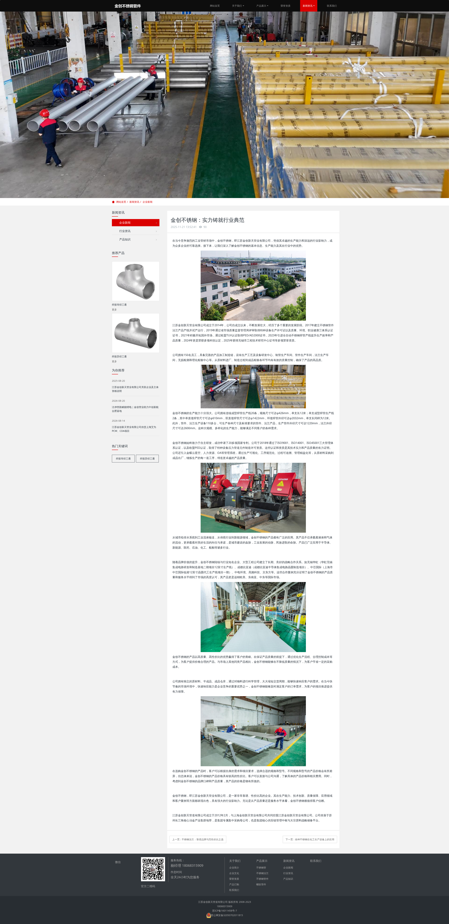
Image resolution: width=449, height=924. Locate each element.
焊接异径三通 (147, 458)
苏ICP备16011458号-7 (224, 910)
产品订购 (234, 884)
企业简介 (234, 867)
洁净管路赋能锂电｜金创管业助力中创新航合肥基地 (135, 409)
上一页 (197, 839)
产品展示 (261, 5)
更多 (114, 309)
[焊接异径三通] (135, 333)
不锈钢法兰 (262, 873)
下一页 (310, 839)
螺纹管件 (261, 884)
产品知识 (123, 239)
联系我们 (332, 5)
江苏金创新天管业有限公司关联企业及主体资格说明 (135, 389)
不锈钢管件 (262, 878)
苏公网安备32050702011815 (227, 915)
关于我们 (237, 5)
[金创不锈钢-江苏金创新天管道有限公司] (127, 6)
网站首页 (215, 5)
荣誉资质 (285, 5)
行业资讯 (123, 231)
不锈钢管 (261, 867)
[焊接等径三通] (135, 281)
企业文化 (234, 873)
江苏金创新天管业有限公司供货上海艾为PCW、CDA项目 (134, 428)
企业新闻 (147, 201)
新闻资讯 (308, 5)
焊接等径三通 (123, 458)
